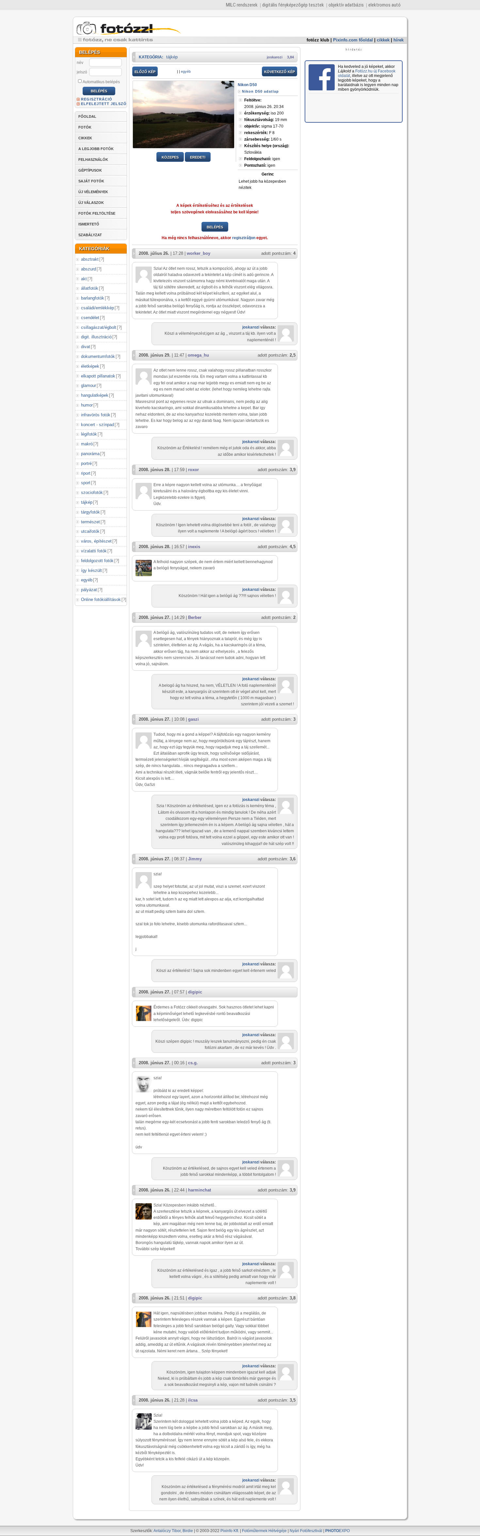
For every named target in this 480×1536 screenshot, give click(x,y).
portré (86, 463)
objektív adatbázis (346, 5)
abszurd (88, 269)
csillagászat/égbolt (98, 327)
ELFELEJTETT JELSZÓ (104, 104)
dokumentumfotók (98, 356)
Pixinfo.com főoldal (353, 40)
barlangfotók (92, 298)
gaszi (193, 719)
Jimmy (195, 858)
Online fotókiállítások (101, 599)
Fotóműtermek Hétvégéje (264, 1530)
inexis (194, 546)
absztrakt (90, 259)
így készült (91, 570)
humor (87, 405)
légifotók (89, 434)
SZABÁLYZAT (90, 235)
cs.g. (193, 1062)
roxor (193, 469)
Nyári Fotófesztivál (306, 1530)
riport (85, 473)
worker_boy (198, 253)
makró (87, 443)
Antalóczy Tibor (167, 1530)
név (80, 62)
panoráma (90, 453)
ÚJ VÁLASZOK (91, 203)
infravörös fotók (95, 414)
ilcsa (193, 1400)
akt (84, 278)
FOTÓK (84, 127)
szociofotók (92, 492)
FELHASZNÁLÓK (93, 159)
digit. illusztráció (96, 336)
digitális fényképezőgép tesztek (293, 5)
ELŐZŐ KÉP (145, 72)
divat (85, 346)
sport (85, 482)
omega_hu (198, 355)
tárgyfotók (90, 512)
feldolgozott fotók (97, 560)
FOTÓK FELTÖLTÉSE (96, 213)
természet (90, 521)
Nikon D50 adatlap (260, 91)
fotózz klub (318, 40)
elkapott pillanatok (98, 376)
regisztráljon (243, 238)
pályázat (89, 589)
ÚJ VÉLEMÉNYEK (93, 192)
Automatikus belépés (101, 82)
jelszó (82, 72)
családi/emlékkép (97, 307)
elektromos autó (384, 5)
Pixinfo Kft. (229, 1530)
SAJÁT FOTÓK (91, 181)
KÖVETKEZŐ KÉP (279, 72)
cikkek (383, 40)
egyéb (86, 579)
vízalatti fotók (94, 550)
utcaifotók (90, 531)
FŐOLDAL (87, 116)
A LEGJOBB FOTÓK (96, 149)
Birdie (188, 1530)
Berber (194, 617)
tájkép (86, 502)
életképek (90, 366)
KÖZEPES (170, 157)
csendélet (90, 317)
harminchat (199, 1190)
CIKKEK (85, 138)
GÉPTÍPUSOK (90, 170)
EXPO (337, 1530)
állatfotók (89, 288)
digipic (195, 992)
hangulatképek (94, 395)
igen (262, 159)
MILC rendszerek (242, 5)
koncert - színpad (97, 424)
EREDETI (197, 157)
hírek (398, 40)
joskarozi (274, 57)
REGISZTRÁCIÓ (96, 99)
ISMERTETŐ (88, 224)
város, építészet (96, 541)
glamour (88, 385)
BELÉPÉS (215, 227)
